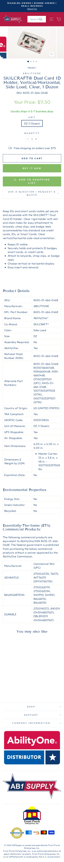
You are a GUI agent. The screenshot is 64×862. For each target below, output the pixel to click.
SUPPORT (31, 715)
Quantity (32, 133)
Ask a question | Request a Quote (32, 193)
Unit (32, 117)
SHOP (31, 706)
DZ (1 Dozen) (32, 123)
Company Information (31, 723)
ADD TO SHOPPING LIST (34, 181)
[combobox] (36, 19)
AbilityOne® (41, 318)
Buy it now (32, 168)
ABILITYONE (32, 73)
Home (31, 67)
